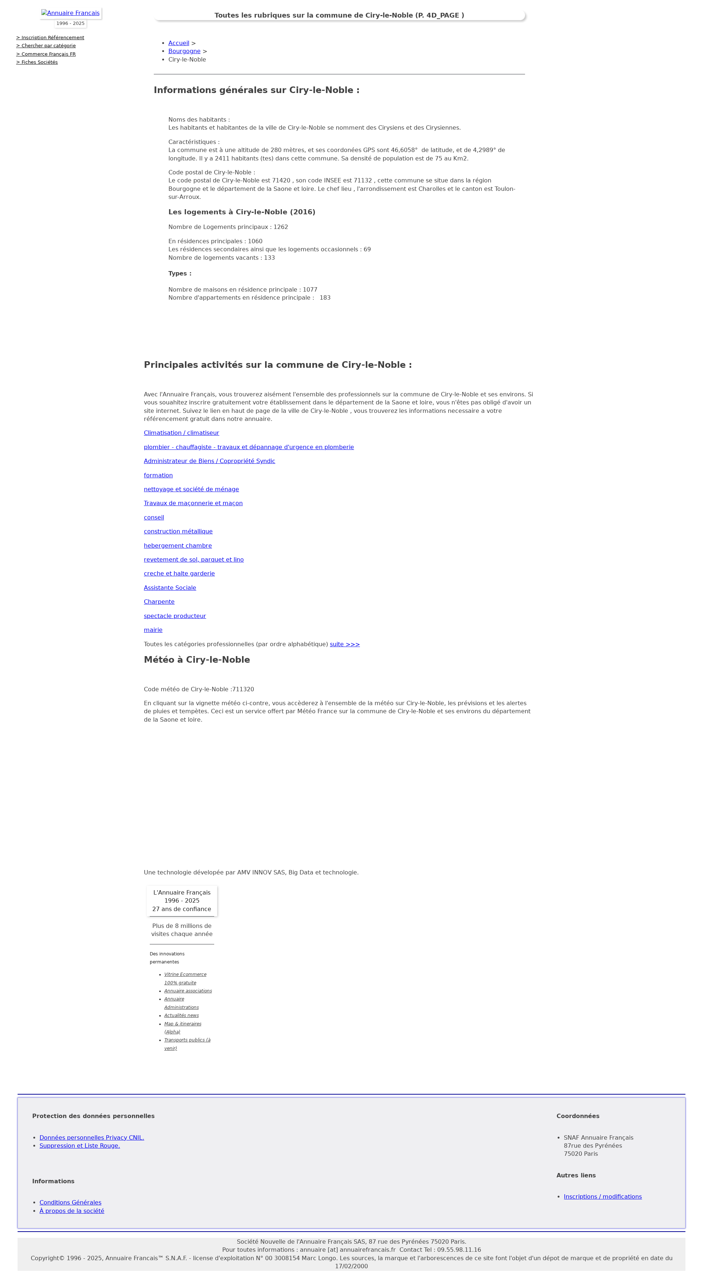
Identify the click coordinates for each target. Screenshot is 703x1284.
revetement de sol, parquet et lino (194, 559)
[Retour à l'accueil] (70, 13)
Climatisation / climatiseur (181, 432)
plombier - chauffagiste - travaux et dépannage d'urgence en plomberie (249, 447)
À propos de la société (72, 1210)
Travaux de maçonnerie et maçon (193, 503)
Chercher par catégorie (49, 45)
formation (158, 475)
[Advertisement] (339, 324)
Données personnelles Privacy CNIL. (92, 1137)
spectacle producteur (175, 616)
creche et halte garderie (179, 573)
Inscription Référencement (53, 37)
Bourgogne (184, 51)
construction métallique (178, 531)
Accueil (178, 43)
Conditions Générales (70, 1202)
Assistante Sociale (170, 587)
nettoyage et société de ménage (191, 489)
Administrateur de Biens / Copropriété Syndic (209, 461)
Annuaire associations (188, 990)
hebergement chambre (178, 545)
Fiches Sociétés (40, 62)
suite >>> (345, 644)
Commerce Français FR (49, 54)
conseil (154, 517)
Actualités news (181, 1015)
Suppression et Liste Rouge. (80, 1145)
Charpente (159, 601)
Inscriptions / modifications (603, 1196)
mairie (153, 629)
